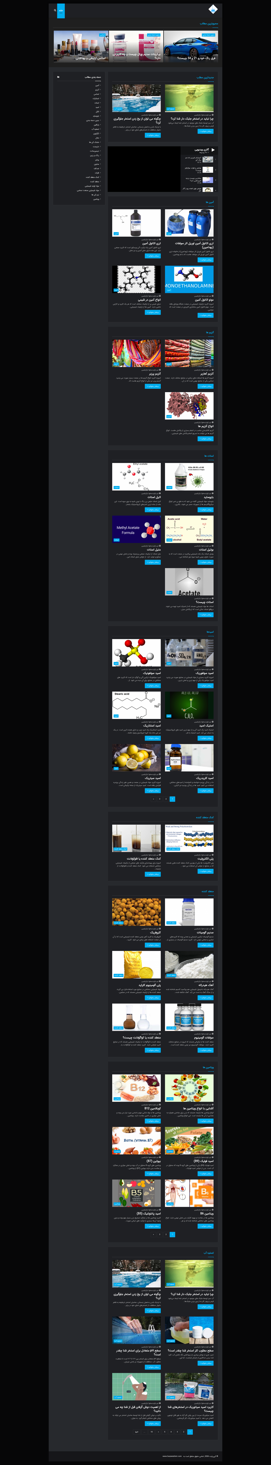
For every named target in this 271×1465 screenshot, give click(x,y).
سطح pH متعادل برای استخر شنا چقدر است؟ (138, 1352)
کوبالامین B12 (153, 1108)
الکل (97, 111)
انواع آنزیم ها (206, 426)
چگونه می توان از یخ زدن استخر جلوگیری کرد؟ (137, 121)
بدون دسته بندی (208, 35)
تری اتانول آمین (151, 243)
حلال (97, 137)
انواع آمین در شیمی (149, 300)
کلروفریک (155, 932)
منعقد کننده (94, 181)
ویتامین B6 (207, 1213)
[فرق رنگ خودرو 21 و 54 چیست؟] (191, 46)
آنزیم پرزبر (155, 374)
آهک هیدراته (206, 985)
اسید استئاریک (152, 725)
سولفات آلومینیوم (204, 1037)
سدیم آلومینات (205, 932)
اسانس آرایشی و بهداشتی (91, 58)
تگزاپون (96, 133)
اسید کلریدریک (205, 778)
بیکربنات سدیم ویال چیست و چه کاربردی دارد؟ (136, 56)
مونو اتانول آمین (204, 300)
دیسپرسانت (94, 151)
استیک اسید (206, 725)
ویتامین (96, 199)
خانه (61, 10)
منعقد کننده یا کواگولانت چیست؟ (142, 1037)
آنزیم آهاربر (207, 374)
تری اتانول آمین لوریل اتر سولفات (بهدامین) (194, 245)
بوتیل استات (206, 550)
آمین (97, 85)
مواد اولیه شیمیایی (92, 186)
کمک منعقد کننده (92, 177)
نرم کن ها (95, 194)
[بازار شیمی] (213, 9)
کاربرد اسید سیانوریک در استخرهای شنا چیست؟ (191, 1409)
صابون (96, 164)
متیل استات (154, 550)
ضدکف (96, 168)
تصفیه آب (95, 129)
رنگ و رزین (94, 155)
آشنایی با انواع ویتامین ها (198, 1108)
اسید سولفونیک (152, 673)
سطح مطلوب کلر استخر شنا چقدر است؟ (191, 1350)
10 (152, 1431)
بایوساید (209, 497)
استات (96, 102)
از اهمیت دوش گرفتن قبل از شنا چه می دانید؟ (138, 1409)
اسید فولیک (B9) (204, 1161)
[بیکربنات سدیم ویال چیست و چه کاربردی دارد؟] (136, 46)
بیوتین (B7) (154, 1161)
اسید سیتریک (153, 778)
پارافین (96, 124)
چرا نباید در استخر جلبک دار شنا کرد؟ (192, 119)
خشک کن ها (94, 142)
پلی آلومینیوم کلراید (150, 985)
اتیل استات (154, 497)
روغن (97, 159)
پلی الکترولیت (206, 859)
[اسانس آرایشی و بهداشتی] (81, 46)
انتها (136, 1431)
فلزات (97, 172)
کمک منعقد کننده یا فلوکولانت (144, 859)
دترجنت (96, 146)
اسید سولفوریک (205, 673)
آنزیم (97, 89)
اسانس (102, 35)
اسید (97, 107)
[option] (135, 47)
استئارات (96, 98)
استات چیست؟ (205, 602)
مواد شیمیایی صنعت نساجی (88, 190)
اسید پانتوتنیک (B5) (149, 1213)
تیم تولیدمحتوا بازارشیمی (202, 115)
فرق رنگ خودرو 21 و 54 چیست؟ (196, 58)
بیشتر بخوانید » (205, 131)
